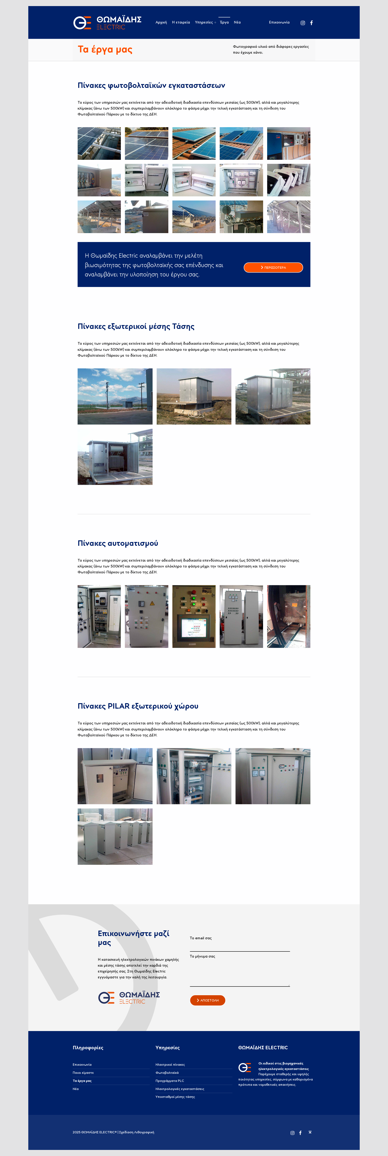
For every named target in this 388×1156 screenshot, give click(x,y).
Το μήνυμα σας (202, 956)
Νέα (237, 22)
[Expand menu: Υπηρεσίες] (215, 22)
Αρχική (161, 22)
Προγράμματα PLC (170, 1080)
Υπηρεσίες (204, 22)
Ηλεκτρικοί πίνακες (170, 1064)
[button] (208, 1000)
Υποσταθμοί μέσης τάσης (175, 1096)
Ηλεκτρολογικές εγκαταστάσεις (180, 1089)
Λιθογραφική (144, 1132)
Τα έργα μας (82, 1080)
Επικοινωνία (279, 22)
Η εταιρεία (181, 22)
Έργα (224, 22)
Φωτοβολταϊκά (167, 1072)
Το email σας (201, 938)
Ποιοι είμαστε (83, 1072)
